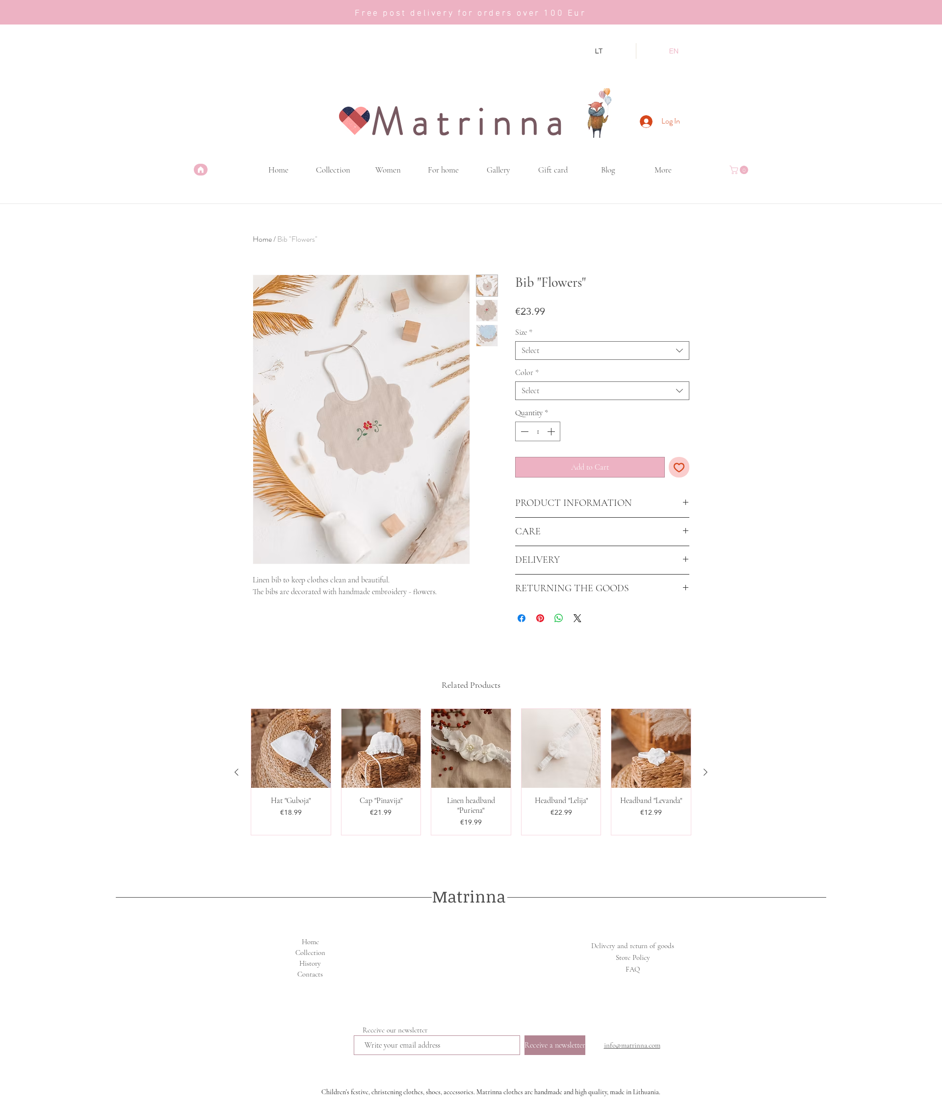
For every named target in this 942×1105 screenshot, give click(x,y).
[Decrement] (523, 431)
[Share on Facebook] (521, 618)
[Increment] (552, 431)
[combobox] (602, 350)
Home (262, 239)
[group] (471, 772)
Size (523, 332)
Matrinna (469, 896)
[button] (740, 170)
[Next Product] (705, 772)
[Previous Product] (236, 772)
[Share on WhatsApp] (559, 618)
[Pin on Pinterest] (540, 618)
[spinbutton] (537, 431)
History (310, 963)
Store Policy (633, 957)
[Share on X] (577, 618)
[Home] (201, 170)
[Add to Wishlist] (679, 467)
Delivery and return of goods (632, 945)
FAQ (633, 969)
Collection (310, 952)
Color (527, 372)
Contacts (310, 974)
